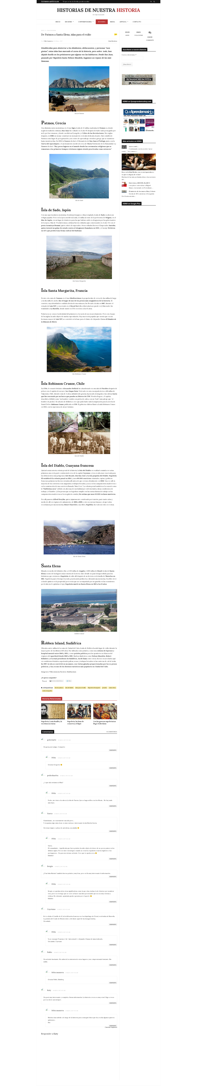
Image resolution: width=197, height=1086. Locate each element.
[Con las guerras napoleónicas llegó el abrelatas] (105, 711)
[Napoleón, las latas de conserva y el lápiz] (79, 711)
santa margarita (47, 691)
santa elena (112, 687)
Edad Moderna (112, 41)
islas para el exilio (81, 687)
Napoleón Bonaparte (94, 687)
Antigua (123, 22)
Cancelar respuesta (111, 1027)
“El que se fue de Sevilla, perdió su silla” (75, 1)
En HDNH (68, 22)
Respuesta (112, 750)
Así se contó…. (134, 146)
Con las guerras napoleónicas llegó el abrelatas (104, 722)
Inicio (58, 22)
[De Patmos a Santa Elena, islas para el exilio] (79, 111)
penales (104, 687)
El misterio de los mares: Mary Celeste (142, 191)
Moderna (101, 22)
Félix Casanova (48, 41)
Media (112, 22)
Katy (56, 1033)
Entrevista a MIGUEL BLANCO (139, 183)
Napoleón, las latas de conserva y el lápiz (75, 722)
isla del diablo (69, 687)
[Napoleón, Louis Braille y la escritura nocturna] (53, 711)
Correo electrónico (129, 55)
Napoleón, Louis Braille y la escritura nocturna (51, 722)
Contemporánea (85, 22)
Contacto (137, 22)
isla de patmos (59, 687)
